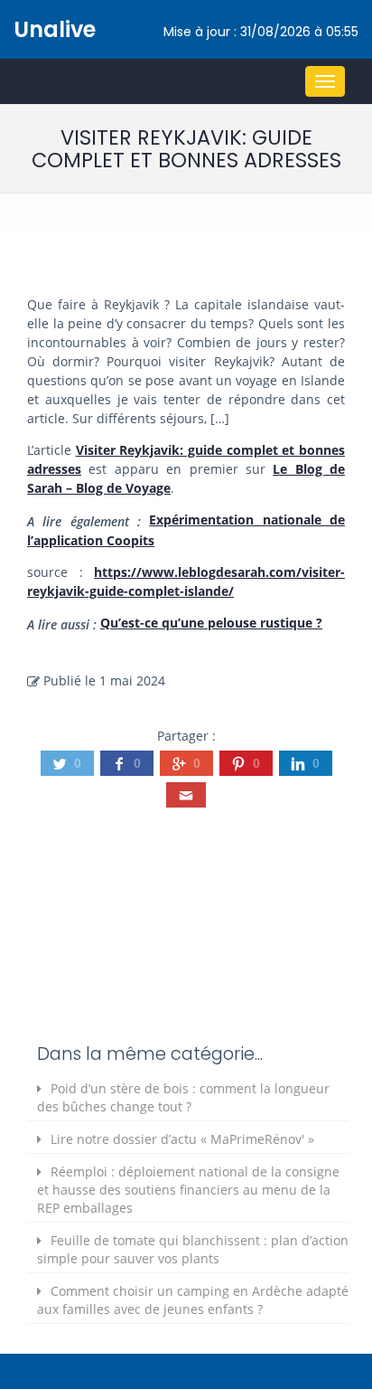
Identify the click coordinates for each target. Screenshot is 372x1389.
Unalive (55, 29)
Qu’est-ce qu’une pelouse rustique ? (211, 622)
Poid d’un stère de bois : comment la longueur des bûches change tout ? (183, 1097)
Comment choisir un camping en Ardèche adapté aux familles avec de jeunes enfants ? (193, 1300)
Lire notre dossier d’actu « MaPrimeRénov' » (182, 1139)
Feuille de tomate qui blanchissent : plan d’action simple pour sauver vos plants (193, 1249)
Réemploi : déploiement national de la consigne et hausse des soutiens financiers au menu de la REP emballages (188, 1189)
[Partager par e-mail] (186, 795)
